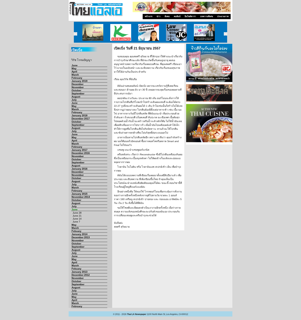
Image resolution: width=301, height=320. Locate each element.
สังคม (167, 16)
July (74, 99)
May (74, 68)
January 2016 (79, 168)
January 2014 (79, 234)
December (77, 84)
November (78, 87)
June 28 (77, 212)
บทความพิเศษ (206, 16)
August (76, 96)
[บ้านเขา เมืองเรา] (92, 32)
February (77, 77)
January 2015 (79, 193)
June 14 (77, 218)
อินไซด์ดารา (190, 16)
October (76, 90)
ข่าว (158, 16)
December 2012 (81, 275)
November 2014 (81, 197)
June (75, 65)
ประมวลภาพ (223, 16)
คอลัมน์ (177, 16)
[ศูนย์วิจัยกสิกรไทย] (120, 32)
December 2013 (81, 237)
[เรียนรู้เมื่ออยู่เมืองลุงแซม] (148, 32)
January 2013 (79, 271)
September (78, 93)
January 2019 (79, 81)
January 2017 (79, 150)
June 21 (77, 215)
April (74, 71)
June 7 (76, 221)
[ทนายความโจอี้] (176, 32)
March (75, 74)
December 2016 (81, 153)
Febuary (76, 231)
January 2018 (79, 115)
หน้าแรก (148, 16)
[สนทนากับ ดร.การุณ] (204, 32)
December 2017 (81, 118)
